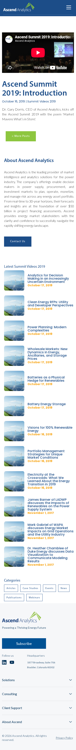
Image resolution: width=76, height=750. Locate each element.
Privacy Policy (64, 737)
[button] (69, 7)
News (64, 588)
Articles (11, 588)
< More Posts (21, 136)
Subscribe (24, 643)
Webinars (34, 597)
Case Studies (30, 588)
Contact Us (17, 241)
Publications (14, 597)
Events (49, 588)
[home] (18, 7)
